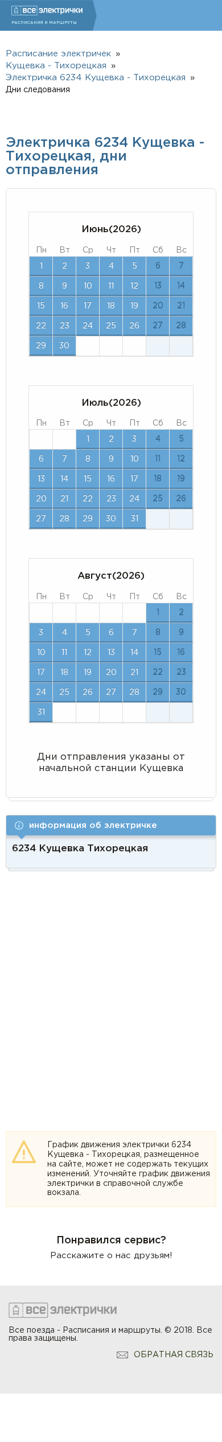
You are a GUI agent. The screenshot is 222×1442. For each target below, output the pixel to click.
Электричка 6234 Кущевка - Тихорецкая (96, 77)
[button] (111, 825)
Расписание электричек (58, 53)
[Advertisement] (111, 988)
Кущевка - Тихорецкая (56, 65)
